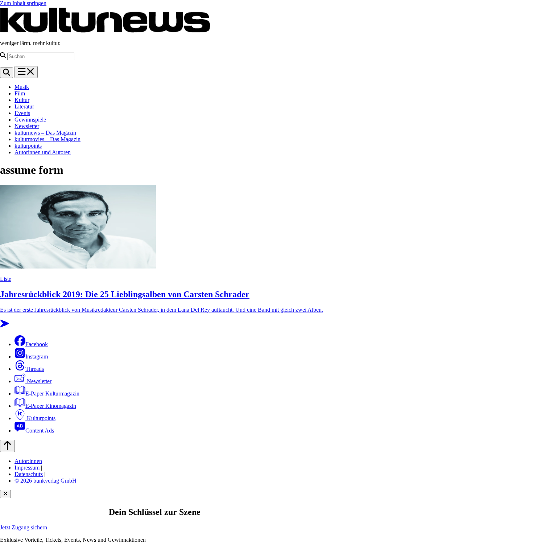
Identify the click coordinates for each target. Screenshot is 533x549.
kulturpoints (28, 146)
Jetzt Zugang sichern (23, 527)
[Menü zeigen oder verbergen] (26, 72)
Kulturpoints (40, 418)
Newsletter (27, 126)
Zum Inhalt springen (23, 3)
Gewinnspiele (30, 119)
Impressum (27, 467)
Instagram (36, 356)
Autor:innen (28, 461)
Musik (22, 87)
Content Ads (39, 430)
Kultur (22, 100)
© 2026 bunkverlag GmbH (46, 481)
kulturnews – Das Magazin (45, 133)
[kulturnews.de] (105, 31)
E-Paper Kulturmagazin (52, 393)
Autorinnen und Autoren (43, 152)
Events (22, 113)
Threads (34, 369)
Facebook (36, 344)
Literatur (24, 106)
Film (20, 93)
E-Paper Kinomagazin (50, 406)
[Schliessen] (5, 494)
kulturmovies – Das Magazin (47, 139)
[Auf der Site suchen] (6, 72)
